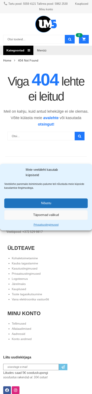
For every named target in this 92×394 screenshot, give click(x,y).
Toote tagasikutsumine (27, 294)
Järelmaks (19, 284)
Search (80, 136)
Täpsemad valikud (46, 215)
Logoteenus (20, 278)
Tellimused (19, 323)
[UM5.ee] (46, 24)
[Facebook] (7, 390)
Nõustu (46, 203)
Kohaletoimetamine (25, 258)
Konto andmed (22, 339)
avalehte (51, 118)
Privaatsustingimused (46, 224)
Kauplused (19, 289)
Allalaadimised (21, 328)
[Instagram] (15, 390)
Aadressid (18, 334)
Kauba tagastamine (25, 263)
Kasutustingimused (24, 268)
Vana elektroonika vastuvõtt (30, 299)
